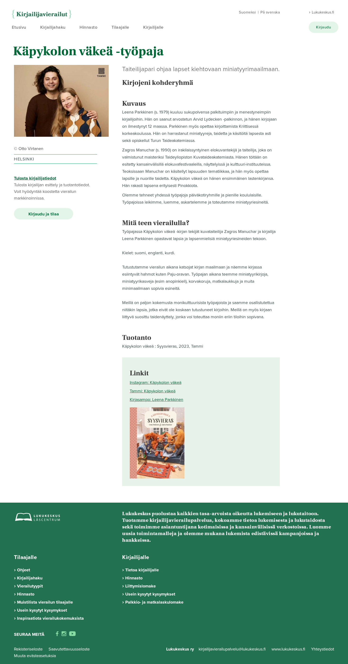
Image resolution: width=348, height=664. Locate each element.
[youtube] (72, 634)
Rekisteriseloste (28, 649)
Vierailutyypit (30, 586)
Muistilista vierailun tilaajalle (45, 602)
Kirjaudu (323, 27)
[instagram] (64, 634)
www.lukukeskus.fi (289, 649)
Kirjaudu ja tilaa (43, 214)
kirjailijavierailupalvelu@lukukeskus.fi (232, 649)
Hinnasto (88, 27)
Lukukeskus (43, 14)
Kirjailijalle (153, 27)
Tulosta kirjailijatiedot (35, 178)
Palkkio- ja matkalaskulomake (154, 602)
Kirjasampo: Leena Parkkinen (156, 399)
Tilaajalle (120, 27)
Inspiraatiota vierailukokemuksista (50, 618)
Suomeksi (247, 12)
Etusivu (19, 27)
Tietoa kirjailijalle (142, 570)
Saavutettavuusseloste (69, 649)
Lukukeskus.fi (323, 12)
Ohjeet (23, 570)
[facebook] (57, 634)
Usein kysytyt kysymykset (42, 610)
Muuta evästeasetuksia (35, 655)
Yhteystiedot (322, 649)
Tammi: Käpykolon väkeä (152, 391)
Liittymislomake (140, 586)
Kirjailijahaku (53, 27)
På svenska (270, 12)
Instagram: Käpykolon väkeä (155, 382)
